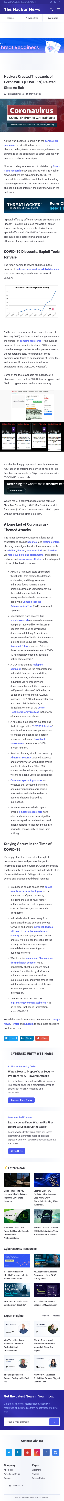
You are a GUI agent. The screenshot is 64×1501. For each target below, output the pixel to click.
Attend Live (17, 1151)
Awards (35, 1474)
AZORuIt (11, 550)
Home (10, 18)
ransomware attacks (30, 559)
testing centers (51, 541)
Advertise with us (12, 1474)
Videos (45, 1315)
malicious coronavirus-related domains (37, 269)
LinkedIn (28, 1023)
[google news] (55, 1452)
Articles (56, 1315)
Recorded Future (19, 646)
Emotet (21, 550)
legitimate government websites (28, 1002)
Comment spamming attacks (27, 780)
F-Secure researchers (30, 811)
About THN (9, 1470)
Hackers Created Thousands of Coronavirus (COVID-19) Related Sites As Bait (29, 82)
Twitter (15, 1023)
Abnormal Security (21, 757)
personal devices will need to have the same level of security (32, 931)
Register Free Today (21, 1100)
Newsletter (32, 18)
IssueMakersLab (20, 620)
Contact (7, 1478)
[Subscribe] (54, 1421)
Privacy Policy (38, 1478)
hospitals (32, 541)
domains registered (30, 340)
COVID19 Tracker (42, 726)
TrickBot (52, 550)
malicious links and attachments (25, 554)
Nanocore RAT (34, 550)
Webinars (53, 18)
